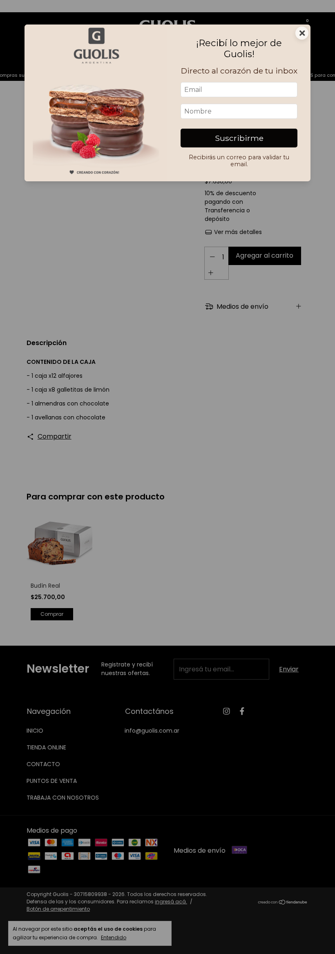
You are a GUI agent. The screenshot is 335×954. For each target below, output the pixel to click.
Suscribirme (239, 138)
